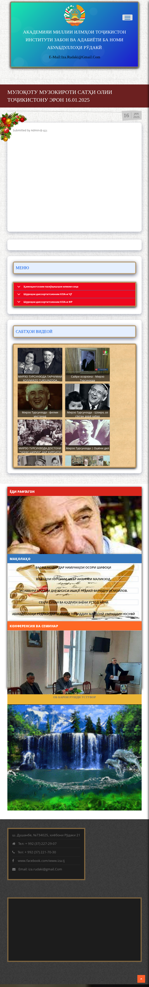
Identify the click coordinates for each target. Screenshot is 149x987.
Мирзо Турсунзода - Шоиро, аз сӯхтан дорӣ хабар (87, 414)
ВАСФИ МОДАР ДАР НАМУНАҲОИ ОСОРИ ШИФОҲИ (73, 567)
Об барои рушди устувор (74, 697)
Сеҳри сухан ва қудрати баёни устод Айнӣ (73, 602)
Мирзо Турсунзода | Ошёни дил (87, 448)
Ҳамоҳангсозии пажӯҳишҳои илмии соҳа (50, 286)
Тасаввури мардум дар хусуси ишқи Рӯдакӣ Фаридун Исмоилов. (73, 591)
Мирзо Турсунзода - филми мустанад (40, 414)
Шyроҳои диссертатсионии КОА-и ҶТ (47, 294)
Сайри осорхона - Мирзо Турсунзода (87, 378)
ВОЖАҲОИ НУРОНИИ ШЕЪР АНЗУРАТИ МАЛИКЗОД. (73, 579)
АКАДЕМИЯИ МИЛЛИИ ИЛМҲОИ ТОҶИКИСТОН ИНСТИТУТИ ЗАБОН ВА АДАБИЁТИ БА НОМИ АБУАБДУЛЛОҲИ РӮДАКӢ (74, 40)
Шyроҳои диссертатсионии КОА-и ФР (47, 302)
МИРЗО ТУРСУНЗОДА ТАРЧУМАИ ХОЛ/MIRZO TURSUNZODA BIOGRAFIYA (40, 380)
